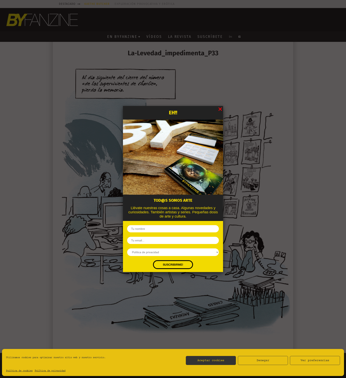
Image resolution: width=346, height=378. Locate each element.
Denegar (263, 360)
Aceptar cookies (210, 360)
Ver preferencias (315, 360)
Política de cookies (19, 371)
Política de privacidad (50, 371)
